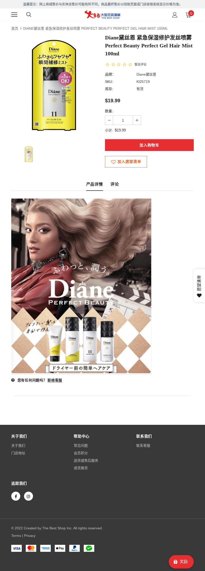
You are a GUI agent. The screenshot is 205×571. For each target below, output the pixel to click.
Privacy (30, 536)
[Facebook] (15, 496)
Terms (16, 536)
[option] (55, 86)
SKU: (109, 82)
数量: (109, 111)
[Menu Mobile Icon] (14, 15)
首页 (14, 28)
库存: (109, 89)
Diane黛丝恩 (146, 74)
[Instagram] (28, 496)
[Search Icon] (28, 14)
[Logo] (102, 14)
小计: (109, 130)
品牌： (110, 74)
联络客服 (55, 380)
